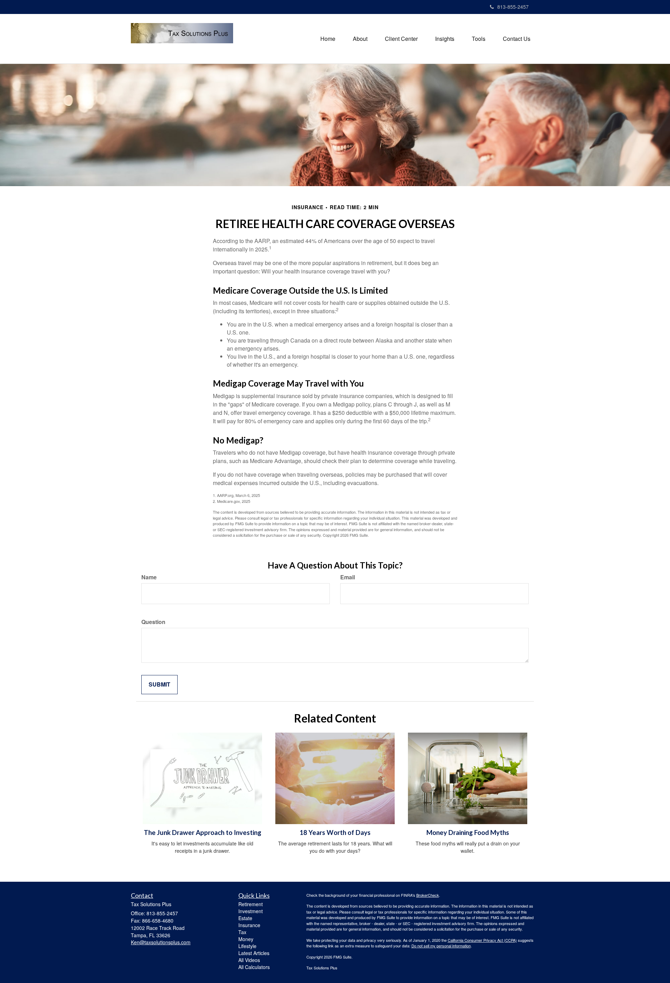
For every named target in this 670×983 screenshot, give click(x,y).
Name (149, 577)
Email (347, 577)
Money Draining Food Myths (467, 832)
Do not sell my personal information (441, 945)
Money (245, 939)
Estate (245, 918)
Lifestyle (247, 945)
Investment (250, 911)
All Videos (249, 959)
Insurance (249, 925)
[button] (360, 38)
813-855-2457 (513, 6)
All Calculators (254, 966)
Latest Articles (253, 952)
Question (153, 622)
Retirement (250, 904)
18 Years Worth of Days (335, 832)
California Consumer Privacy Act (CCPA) (482, 940)
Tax (242, 932)
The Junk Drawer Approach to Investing (202, 832)
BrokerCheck (427, 895)
